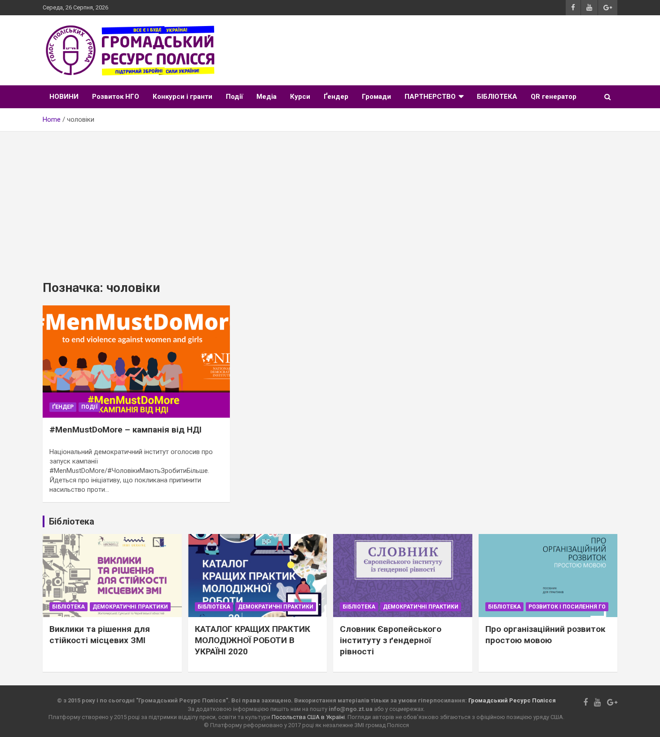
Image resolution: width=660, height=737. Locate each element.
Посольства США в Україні (308, 717)
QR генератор (553, 97)
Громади (376, 97)
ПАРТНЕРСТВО (430, 97)
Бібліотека (68, 607)
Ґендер (336, 97)
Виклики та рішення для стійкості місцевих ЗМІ (99, 634)
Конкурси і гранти (182, 97)
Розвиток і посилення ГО (567, 607)
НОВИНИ (64, 97)
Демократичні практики (130, 607)
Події (234, 97)
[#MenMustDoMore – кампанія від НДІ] (136, 361)
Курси (300, 97)
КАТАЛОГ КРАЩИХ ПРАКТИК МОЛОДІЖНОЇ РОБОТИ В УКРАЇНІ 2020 (252, 640)
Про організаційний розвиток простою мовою (545, 634)
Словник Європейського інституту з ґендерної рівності (390, 640)
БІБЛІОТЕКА (497, 97)
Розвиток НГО (115, 97)
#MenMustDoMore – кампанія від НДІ (125, 429)
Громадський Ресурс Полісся (512, 700)
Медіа (266, 97)
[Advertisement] (330, 199)
